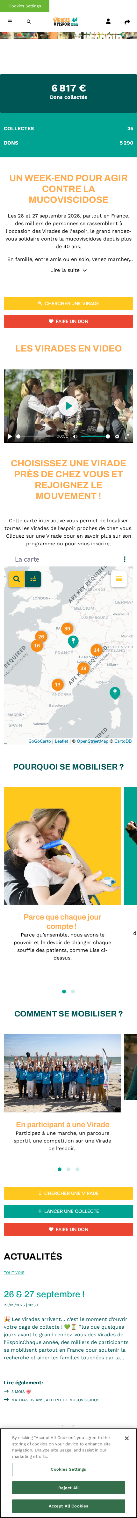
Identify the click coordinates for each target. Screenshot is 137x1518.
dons (68, 143)
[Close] (127, 1438)
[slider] (35, 436)
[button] (9, 21)
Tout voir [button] (14, 1272)
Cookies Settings (25, 6)
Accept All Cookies (68, 1506)
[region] (68, 1473)
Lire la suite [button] (65, 270)
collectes (68, 128)
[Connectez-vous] (108, 22)
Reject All (68, 1487)
